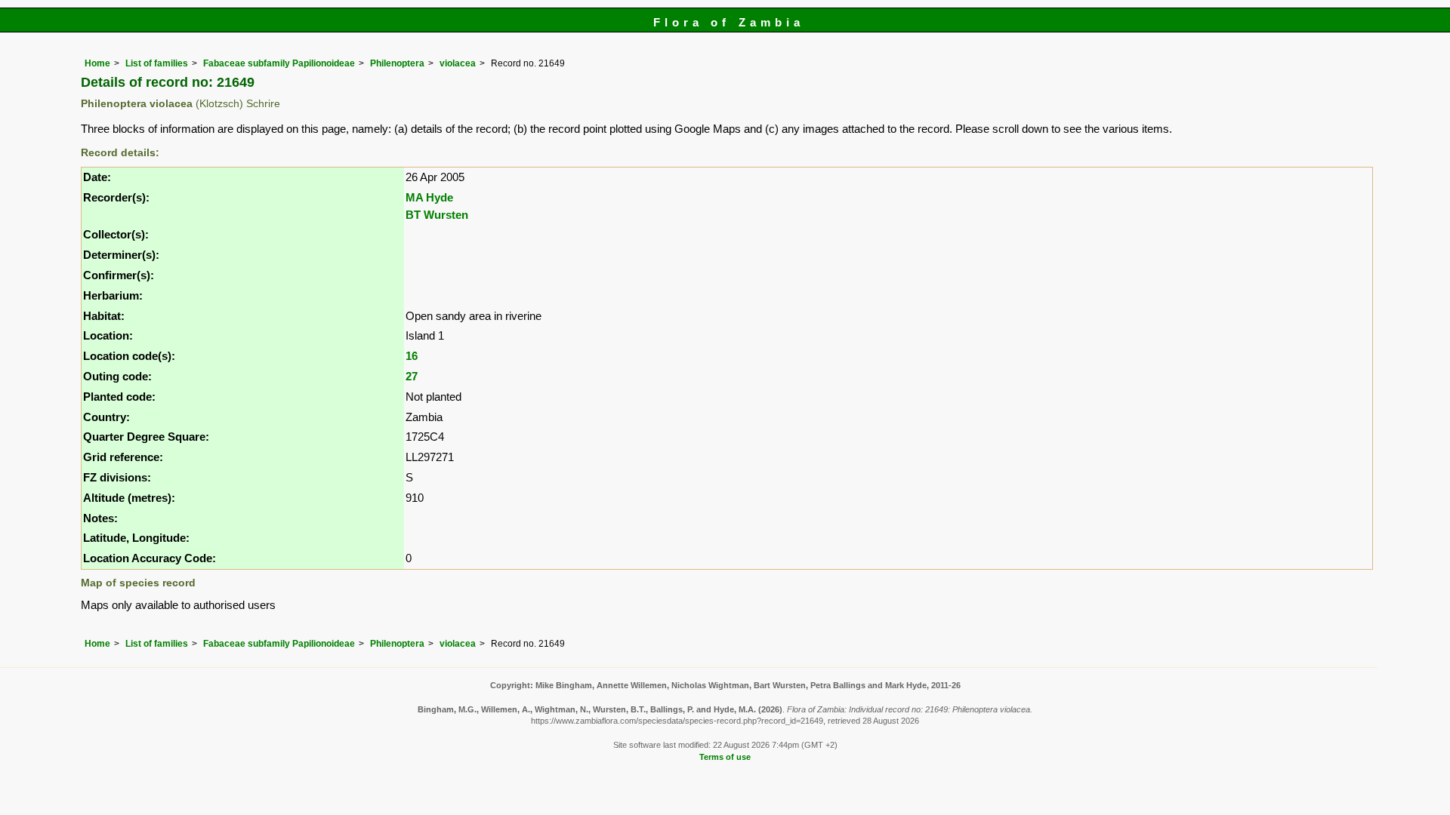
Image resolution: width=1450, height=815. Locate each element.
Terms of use (725, 756)
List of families (156, 63)
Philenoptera (397, 63)
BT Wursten (437, 214)
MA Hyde (429, 197)
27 (412, 376)
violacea (458, 63)
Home (97, 63)
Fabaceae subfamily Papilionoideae (279, 63)
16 (412, 355)
